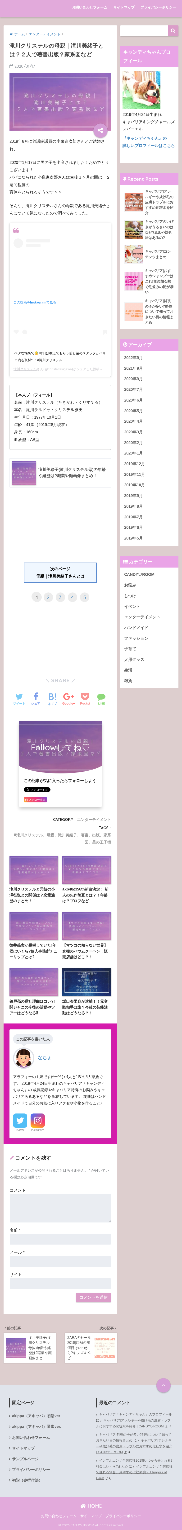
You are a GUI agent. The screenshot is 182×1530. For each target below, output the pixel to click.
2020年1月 (133, 453)
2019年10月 (134, 485)
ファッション (136, 638)
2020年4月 (133, 421)
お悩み (130, 585)
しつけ (130, 596)
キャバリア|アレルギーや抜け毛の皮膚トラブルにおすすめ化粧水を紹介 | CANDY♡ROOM (133, 1423)
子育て (130, 649)
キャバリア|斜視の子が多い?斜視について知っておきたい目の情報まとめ (134, 1437)
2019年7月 (133, 517)
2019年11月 (134, 474)
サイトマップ (124, 7)
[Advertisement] (60, 527)
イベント (132, 606)
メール (17, 1252)
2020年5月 (133, 411)
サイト (16, 1274)
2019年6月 (133, 527)
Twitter (20, 1130)
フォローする (37, 799)
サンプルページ (25, 1459)
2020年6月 (133, 400)
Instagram (37, 1130)
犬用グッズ (134, 659)
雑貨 (128, 680)
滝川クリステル (25, 369)
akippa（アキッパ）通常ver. (36, 1427)
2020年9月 (133, 379)
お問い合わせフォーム (89, 7)
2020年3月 (133, 432)
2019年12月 (134, 464)
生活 (128, 670)
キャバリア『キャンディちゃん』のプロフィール (135, 1414)
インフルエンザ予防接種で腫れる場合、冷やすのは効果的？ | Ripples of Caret (134, 1472)
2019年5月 (133, 538)
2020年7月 (133, 389)
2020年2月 (133, 443)
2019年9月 (133, 495)
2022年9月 (133, 357)
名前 (15, 1230)
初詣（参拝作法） (27, 1480)
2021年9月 (133, 368)
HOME (94, 1506)
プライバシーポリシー (158, 7)
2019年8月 (133, 506)
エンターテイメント (94, 819)
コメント (18, 1190)
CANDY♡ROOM (139, 574)
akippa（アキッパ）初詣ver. (36, 1416)
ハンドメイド (136, 627)
